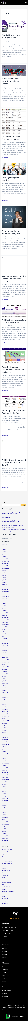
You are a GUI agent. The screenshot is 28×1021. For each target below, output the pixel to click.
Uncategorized (5, 903)
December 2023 (5, 617)
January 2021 (5, 673)
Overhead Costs (5, 875)
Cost (3, 856)
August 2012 (4, 805)
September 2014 (5, 763)
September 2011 (5, 824)
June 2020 (4, 678)
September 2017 (5, 720)
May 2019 (4, 688)
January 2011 (5, 838)
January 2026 (5, 558)
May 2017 (4, 730)
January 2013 (5, 798)
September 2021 (5, 666)
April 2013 (4, 791)
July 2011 (4, 826)
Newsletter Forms (6, 870)
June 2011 (4, 828)
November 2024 (5, 591)
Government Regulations (7, 861)
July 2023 (4, 629)
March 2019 (4, 690)
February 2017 (5, 737)
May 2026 (4, 551)
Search (3, 502)
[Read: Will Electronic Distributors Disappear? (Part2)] (14, 310)
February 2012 (5, 817)
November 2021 (5, 662)
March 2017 (4, 735)
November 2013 (5, 774)
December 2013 (5, 772)
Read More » (5, 60)
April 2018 (4, 704)
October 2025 (5, 565)
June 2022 (4, 652)
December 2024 (5, 589)
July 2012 (4, 807)
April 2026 (4, 554)
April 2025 (4, 579)
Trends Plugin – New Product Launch (11, 36)
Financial (4, 858)
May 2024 (4, 605)
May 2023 (4, 634)
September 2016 (5, 744)
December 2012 (5, 800)
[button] (26, 2)
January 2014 (5, 770)
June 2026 (4, 549)
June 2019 (4, 685)
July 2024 (4, 601)
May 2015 (4, 758)
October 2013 (5, 777)
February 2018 (5, 709)
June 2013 (4, 786)
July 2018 (4, 699)
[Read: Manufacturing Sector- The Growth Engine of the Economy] (14, 265)
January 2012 (5, 819)
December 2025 (5, 561)
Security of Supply (6, 887)
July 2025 (4, 572)
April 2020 (4, 681)
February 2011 (5, 836)
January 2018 (5, 711)
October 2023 (5, 622)
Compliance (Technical (7, 849)
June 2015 (4, 756)
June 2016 (4, 746)
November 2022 (5, 643)
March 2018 (4, 706)
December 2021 (5, 659)
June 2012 (4, 810)
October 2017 (5, 718)
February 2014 (5, 767)
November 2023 (5, 619)
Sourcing (4, 889)
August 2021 (4, 669)
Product (3, 877)
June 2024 (4, 603)
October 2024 (5, 594)
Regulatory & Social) (6, 882)
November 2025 (5, 563)
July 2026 (4, 547)
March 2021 (4, 671)
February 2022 (5, 657)
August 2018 (4, 697)
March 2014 (4, 765)
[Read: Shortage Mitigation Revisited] (14, 168)
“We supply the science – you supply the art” (14, 411)
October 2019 (5, 683)
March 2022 (4, 655)
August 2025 (4, 570)
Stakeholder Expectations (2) (8, 894)
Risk (3, 884)
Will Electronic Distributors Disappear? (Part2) (14, 321)
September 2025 (5, 568)
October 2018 (5, 692)
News (3, 865)
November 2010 (5, 843)
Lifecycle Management (7, 863)
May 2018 (4, 702)
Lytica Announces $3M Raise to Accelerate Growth (12, 81)
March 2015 (4, 760)
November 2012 (5, 803)
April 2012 (4, 814)
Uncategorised (5, 901)
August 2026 (4, 544)
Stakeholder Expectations (8, 891)
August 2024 (4, 598)
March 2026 (4, 556)
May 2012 (4, 812)
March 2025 (4, 582)
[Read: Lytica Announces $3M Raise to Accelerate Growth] (14, 70)
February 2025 (5, 584)
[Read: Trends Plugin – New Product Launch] (14, 26)
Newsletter (4, 868)
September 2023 (5, 624)
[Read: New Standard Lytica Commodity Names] (14, 121)
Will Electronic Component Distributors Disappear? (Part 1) (14, 462)
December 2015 (5, 753)
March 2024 (4, 610)
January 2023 (5, 641)
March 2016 (4, 751)
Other (3, 872)
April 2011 (4, 831)
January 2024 (5, 615)
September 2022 (5, 648)
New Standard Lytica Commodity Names (11, 137)
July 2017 (4, 725)
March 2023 (4, 638)
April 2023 (4, 636)
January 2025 (5, 587)
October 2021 (5, 664)
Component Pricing (6, 851)
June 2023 (4, 631)
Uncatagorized (5, 898)
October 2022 (5, 645)
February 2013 (5, 796)
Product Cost (5, 880)
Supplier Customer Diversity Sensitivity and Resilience (13, 369)
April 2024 (4, 608)
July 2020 (4, 676)
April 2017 (4, 732)
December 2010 (5, 840)
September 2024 (5, 596)
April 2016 (4, 749)
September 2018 (5, 695)
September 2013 (5, 779)
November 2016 (5, 739)
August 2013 (4, 782)
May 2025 (4, 577)
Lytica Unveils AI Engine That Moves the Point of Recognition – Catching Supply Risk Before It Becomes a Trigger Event (13, 525)
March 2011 (4, 833)
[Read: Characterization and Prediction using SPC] (14, 216)
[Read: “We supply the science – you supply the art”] (14, 401)
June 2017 (4, 727)
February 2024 (5, 612)
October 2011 (5, 821)
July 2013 (4, 784)
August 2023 (4, 626)
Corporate (4, 854)
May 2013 (4, 789)
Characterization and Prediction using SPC (11, 232)
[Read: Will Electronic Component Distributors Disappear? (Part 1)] (14, 448)
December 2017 (5, 713)
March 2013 (4, 793)
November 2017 (5, 716)
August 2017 (4, 723)
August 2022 (4, 650)
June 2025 (4, 575)
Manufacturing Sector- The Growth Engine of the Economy (14, 279)
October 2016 (5, 742)
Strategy (4, 896)
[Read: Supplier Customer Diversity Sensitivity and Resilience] (14, 356)
